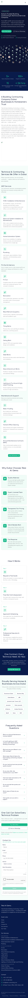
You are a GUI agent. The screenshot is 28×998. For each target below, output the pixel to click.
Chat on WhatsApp (20, 31)
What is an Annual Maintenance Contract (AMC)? (12, 735)
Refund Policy (23, 995)
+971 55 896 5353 (7, 980)
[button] (1, 47)
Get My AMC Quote (13, 669)
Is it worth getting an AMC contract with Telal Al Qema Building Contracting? (10, 743)
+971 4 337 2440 (7, 977)
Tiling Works (7, 326)
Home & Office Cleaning (11, 425)
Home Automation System (11, 236)
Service (4, 861)
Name (4, 844)
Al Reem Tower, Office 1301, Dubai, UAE (13, 985)
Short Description (7, 867)
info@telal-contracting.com (10, 982)
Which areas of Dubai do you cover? (11, 792)
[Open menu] (25, 2)
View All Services (13, 455)
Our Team (3, 928)
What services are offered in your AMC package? (12, 750)
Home (2, 920)
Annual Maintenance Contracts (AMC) (10, 970)
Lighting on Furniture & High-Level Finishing (12, 962)
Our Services (4, 926)
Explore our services (18, 832)
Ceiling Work (7, 340)
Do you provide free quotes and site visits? (11, 785)
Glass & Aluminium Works (11, 369)
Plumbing (6, 252)
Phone (4, 856)
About (2, 922)
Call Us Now (15, 824)
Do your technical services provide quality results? (12, 765)
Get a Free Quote (6, 31)
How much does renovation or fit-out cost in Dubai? (12, 778)
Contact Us (4, 924)
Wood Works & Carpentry (11, 312)
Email (4, 850)
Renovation (6, 296)
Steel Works (7, 354)
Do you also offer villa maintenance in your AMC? (10, 772)
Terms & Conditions (14, 995)
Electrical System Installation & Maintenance (12, 939)
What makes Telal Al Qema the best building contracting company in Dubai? (12, 758)
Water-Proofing (8, 409)
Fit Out (5, 280)
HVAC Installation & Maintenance (14, 201)
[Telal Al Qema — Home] (10, 2)
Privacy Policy (5, 995)
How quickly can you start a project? (10, 798)
